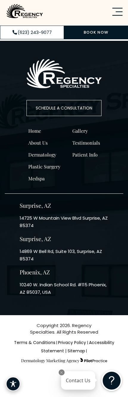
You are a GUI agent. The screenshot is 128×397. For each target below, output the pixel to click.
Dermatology (42, 154)
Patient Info (85, 154)
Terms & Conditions (34, 343)
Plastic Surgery (44, 166)
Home (34, 131)
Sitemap (76, 351)
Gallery (80, 131)
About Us (38, 143)
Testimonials (86, 143)
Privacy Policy (72, 343)
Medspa (36, 178)
